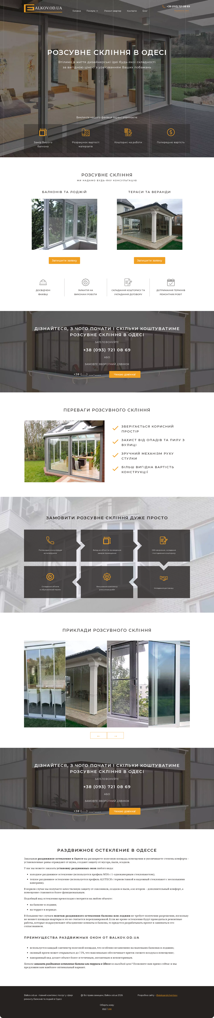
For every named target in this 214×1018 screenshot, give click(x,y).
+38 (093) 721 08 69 (178, 6)
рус (104, 1009)
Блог (145, 11)
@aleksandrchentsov (166, 995)
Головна (76, 11)
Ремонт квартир (112, 11)
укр (110, 1009)
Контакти (132, 11)
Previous (98, 735)
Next (115, 735)
